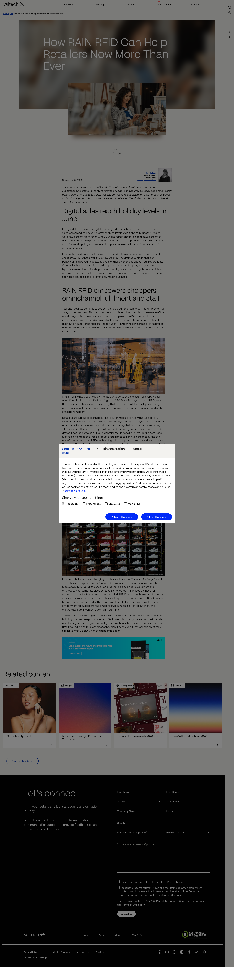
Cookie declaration (111, 449)
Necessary (72, 503)
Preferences (93, 503)
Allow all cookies (157, 517)
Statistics (114, 503)
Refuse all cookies (122, 517)
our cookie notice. (75, 490)
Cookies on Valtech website (76, 451)
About (137, 449)
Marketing (134, 503)
